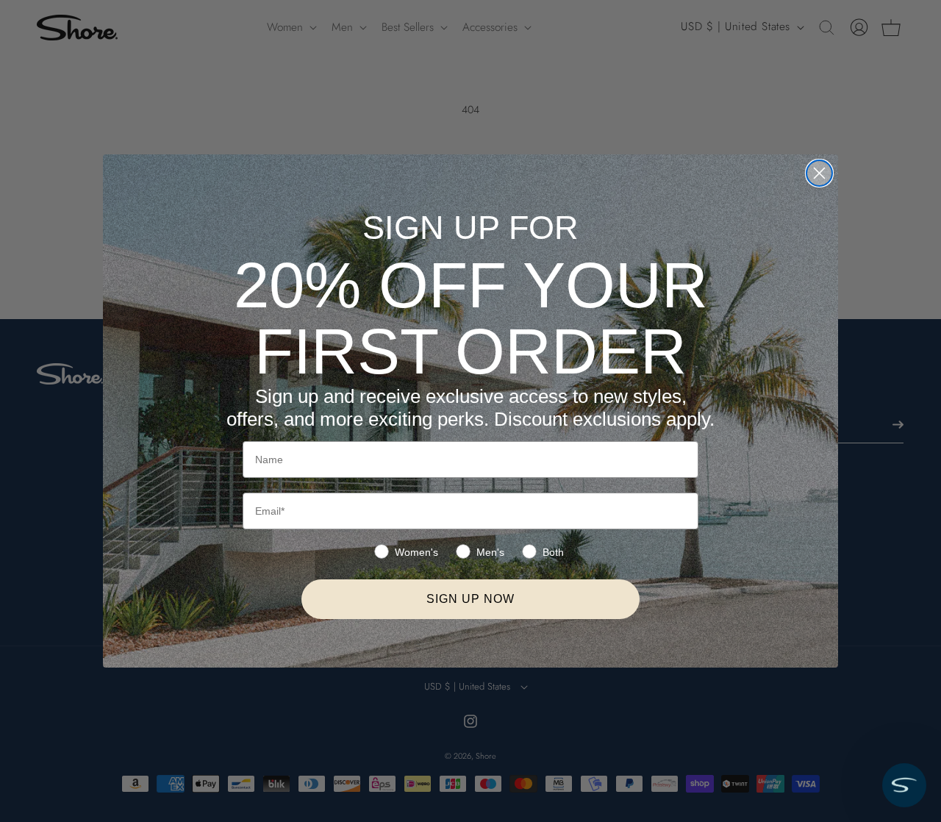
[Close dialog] (819, 173)
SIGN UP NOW (470, 599)
